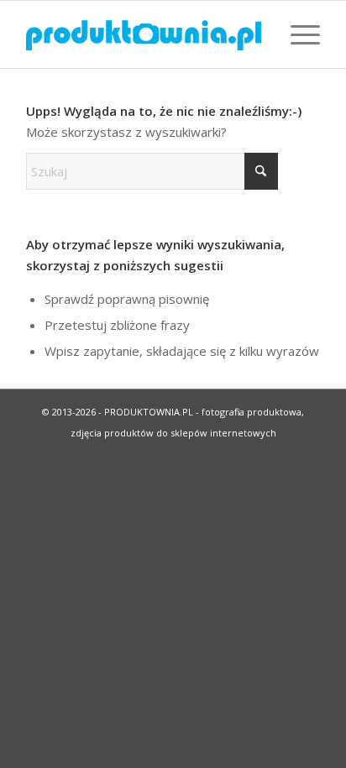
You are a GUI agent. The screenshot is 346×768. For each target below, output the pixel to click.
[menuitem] (297, 34)
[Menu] (297, 34)
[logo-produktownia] (143, 34)
